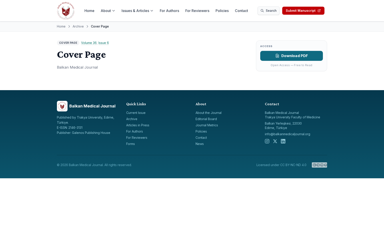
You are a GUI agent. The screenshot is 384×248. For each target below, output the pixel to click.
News (200, 144)
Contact (241, 10)
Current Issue (136, 113)
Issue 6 (103, 43)
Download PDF (294, 56)
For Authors (169, 10)
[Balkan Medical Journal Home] (66, 11)
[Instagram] (267, 141)
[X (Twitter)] (275, 141)
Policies (222, 10)
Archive (78, 26)
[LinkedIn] (283, 141)
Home (89, 10)
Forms (130, 144)
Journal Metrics (207, 125)
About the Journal (209, 113)
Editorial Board (206, 119)
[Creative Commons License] (319, 165)
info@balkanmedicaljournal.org (287, 134)
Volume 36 (89, 43)
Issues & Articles (135, 10)
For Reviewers (197, 10)
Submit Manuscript (301, 10)
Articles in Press (137, 125)
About (106, 10)
